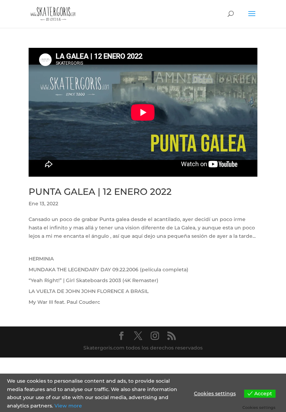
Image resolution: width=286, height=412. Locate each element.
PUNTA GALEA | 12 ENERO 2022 (100, 191)
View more (68, 406)
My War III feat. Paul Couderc (64, 302)
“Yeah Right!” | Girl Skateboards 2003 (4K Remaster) (93, 280)
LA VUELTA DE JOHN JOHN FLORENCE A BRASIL (89, 291)
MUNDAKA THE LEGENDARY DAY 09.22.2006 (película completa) (108, 269)
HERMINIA (41, 259)
